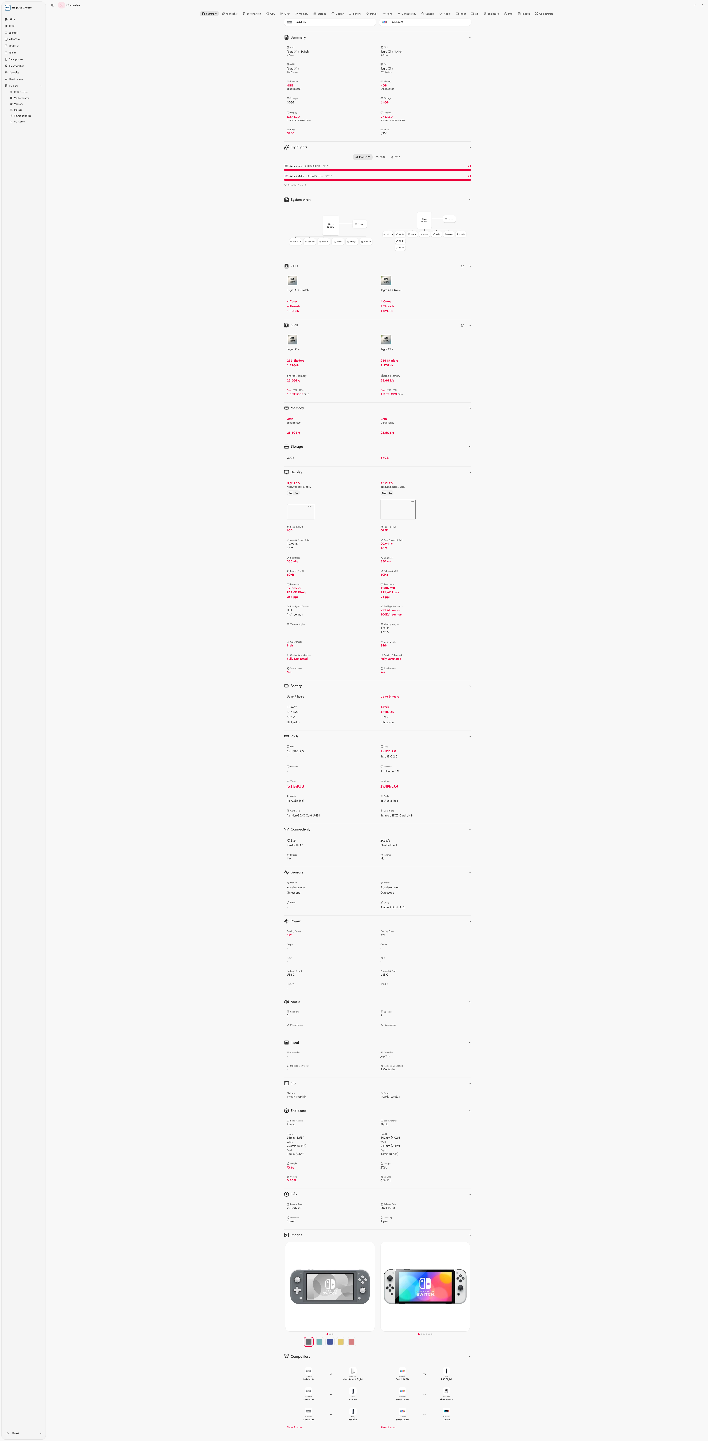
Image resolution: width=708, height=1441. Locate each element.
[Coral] (351, 1341)
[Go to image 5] (429, 1334)
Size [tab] (290, 492)
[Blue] (330, 1341)
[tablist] (293, 492)
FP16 (397, 157)
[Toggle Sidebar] (45, 720)
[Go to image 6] (431, 1334)
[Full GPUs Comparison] (462, 325)
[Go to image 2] (330, 1334)
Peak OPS (364, 157)
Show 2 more (294, 1427)
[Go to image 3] (332, 1334)
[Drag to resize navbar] (377, 28)
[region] (330, 1286)
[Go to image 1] (327, 1334)
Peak (289, 390)
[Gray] (308, 1341)
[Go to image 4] (426, 1334)
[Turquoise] (319, 1341)
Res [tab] (296, 492)
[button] (331, 230)
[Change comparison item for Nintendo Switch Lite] (330, 22)
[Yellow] (340, 1341)
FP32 (382, 157)
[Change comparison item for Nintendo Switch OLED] (425, 22)
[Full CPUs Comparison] (462, 266)
